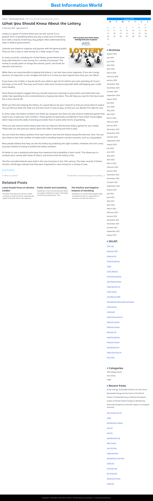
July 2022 (110, 193)
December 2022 (113, 175)
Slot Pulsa (111, 357)
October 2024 (112, 91)
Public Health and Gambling (52, 187)
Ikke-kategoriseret (8, 170)
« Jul (108, 44)
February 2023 (112, 167)
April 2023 (111, 159)
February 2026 (112, 76)
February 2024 (112, 122)
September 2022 (113, 186)
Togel (109, 266)
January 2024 (112, 125)
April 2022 (111, 205)
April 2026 (111, 69)
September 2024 (113, 95)
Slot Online (111, 376)
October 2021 (112, 227)
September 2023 (113, 141)
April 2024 (111, 114)
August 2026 (112, 54)
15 (139, 30)
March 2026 (111, 73)
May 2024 (110, 110)
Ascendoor (89, 498)
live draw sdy (112, 468)
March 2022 (111, 208)
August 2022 (112, 190)
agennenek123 (22, 28)
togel (109, 379)
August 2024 (112, 99)
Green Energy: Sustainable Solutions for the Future (127, 389)
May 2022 (110, 201)
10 (108, 30)
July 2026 (110, 57)
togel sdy (110, 484)
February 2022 (112, 212)
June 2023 (110, 152)
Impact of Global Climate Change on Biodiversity (126, 401)
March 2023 (111, 163)
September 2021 (113, 231)
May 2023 (110, 156)
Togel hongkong (113, 261)
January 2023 (112, 171)
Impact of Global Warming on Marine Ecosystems (126, 397)
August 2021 (112, 235)
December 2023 (113, 129)
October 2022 (112, 182)
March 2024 (111, 118)
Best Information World (76, 5)
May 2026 (110, 65)
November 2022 (113, 178)
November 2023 (113, 133)
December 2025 (113, 84)
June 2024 (110, 107)
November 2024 (113, 88)
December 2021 (113, 220)
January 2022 (112, 216)
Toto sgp (110, 246)
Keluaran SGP (112, 251)
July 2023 (110, 148)
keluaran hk (111, 256)
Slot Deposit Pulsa (114, 281)
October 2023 (112, 137)
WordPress (107, 498)
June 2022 (110, 197)
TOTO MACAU (112, 271)
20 (127, 33)
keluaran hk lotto (113, 478)
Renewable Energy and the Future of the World (125, 393)
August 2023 (112, 144)
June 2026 (110, 61)
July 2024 (110, 103)
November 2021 (113, 224)
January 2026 (112, 80)
